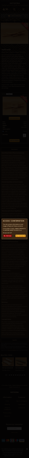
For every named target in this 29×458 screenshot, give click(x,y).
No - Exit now (7, 236)
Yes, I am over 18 (20, 236)
